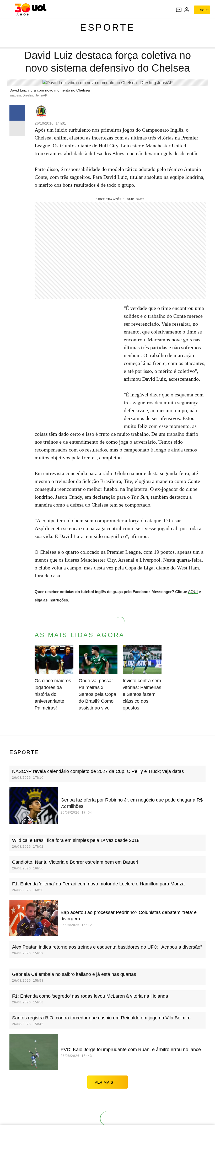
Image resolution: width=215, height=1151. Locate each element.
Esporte (107, 27)
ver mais (104, 1082)
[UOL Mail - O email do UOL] (179, 10)
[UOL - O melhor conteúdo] (30, 9)
